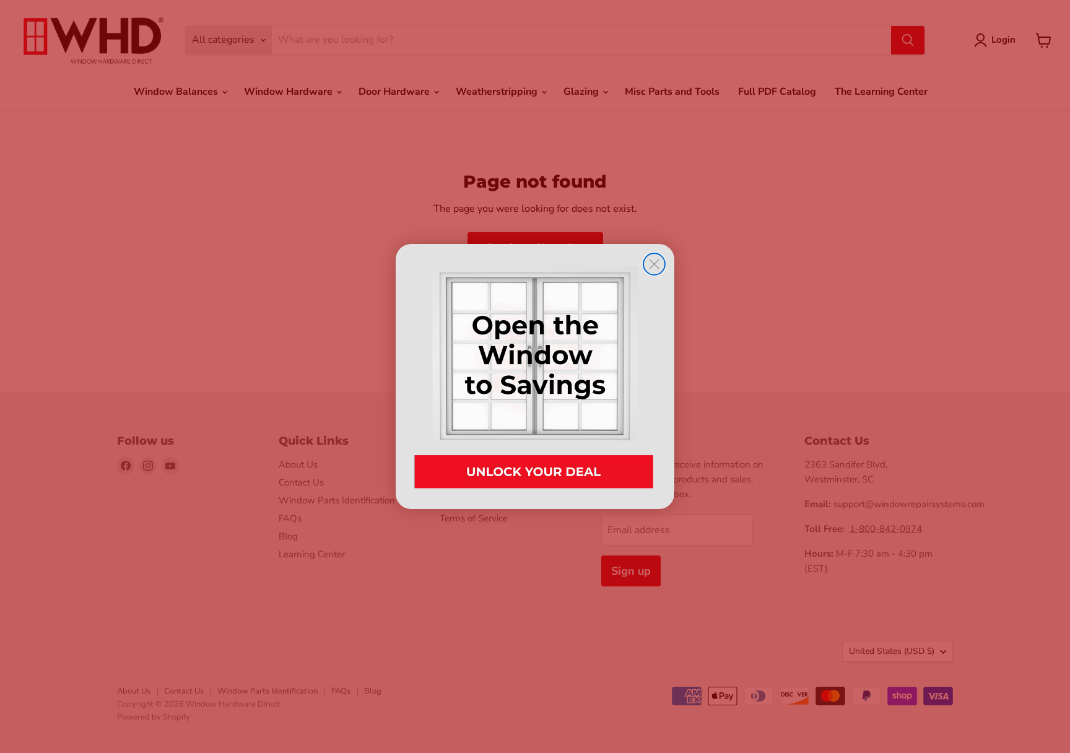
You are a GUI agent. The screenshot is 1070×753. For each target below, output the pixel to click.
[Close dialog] (654, 264)
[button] (535, 376)
